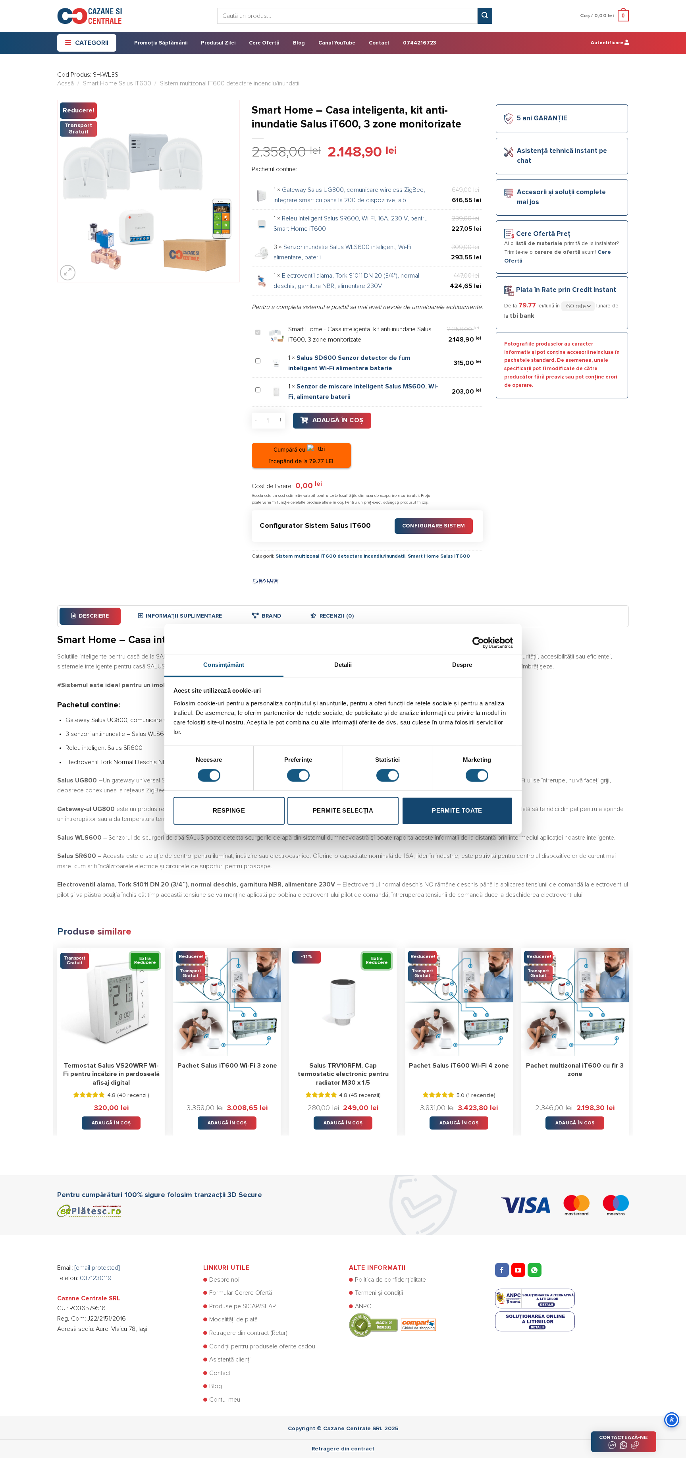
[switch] (298, 775)
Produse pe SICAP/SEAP (242, 1306)
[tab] (90, 616)
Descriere (94, 616)
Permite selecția (343, 810)
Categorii (91, 43)
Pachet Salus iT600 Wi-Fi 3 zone (227, 1065)
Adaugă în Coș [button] (111, 1123)
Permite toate (457, 810)
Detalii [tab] (343, 664)
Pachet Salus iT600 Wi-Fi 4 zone (459, 1065)
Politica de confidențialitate (390, 1279)
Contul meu (224, 1399)
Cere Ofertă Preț (543, 234)
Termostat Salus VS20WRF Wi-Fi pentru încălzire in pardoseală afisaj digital (111, 1074)
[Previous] (58, 1036)
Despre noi (224, 1279)
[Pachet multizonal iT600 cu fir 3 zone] (575, 1002)
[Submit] (485, 16)
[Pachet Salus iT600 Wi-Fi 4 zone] (459, 1002)
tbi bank (522, 316)
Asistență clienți (230, 1359)
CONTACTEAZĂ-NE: (623, 1437)
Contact (379, 43)
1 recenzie (481, 1095)
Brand (271, 616)
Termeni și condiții (379, 1293)
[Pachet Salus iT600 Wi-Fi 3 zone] (227, 1002)
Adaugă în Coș (338, 420)
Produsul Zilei (218, 43)
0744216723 (419, 43)
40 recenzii (133, 1095)
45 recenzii (365, 1095)
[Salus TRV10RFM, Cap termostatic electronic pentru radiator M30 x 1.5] (343, 1002)
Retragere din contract (343, 1449)
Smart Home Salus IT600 (117, 83)
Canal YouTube (336, 43)
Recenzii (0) (337, 616)
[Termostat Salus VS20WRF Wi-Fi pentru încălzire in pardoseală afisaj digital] (111, 1002)
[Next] (628, 1036)
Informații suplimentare (184, 616)
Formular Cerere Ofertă (240, 1293)
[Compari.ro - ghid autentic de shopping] (392, 1325)
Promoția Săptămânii (160, 43)
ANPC (363, 1306)
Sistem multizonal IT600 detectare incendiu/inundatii (229, 83)
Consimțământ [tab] (223, 664)
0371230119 (96, 1278)
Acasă (65, 83)
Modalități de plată (233, 1319)
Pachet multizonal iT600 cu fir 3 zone (575, 1070)
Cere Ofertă (264, 43)
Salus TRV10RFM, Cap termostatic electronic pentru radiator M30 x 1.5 (343, 1074)
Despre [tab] (462, 664)
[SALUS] (265, 580)
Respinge (229, 810)
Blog (299, 43)
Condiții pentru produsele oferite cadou (262, 1346)
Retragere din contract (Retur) (248, 1333)
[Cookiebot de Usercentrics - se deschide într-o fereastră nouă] (478, 639)
